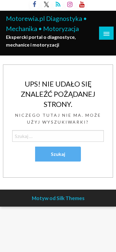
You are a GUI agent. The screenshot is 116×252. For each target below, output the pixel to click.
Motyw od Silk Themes (58, 198)
